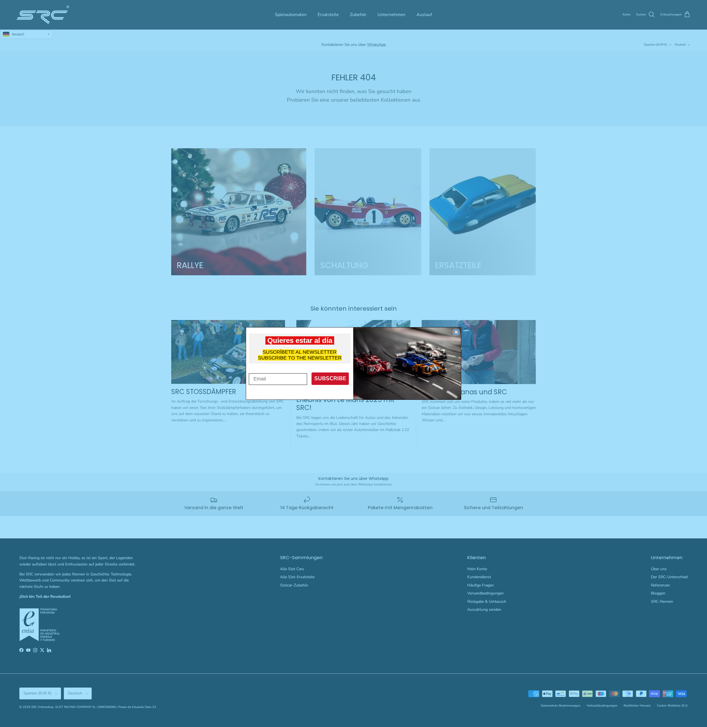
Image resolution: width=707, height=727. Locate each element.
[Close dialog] (456, 332)
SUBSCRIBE (330, 378)
